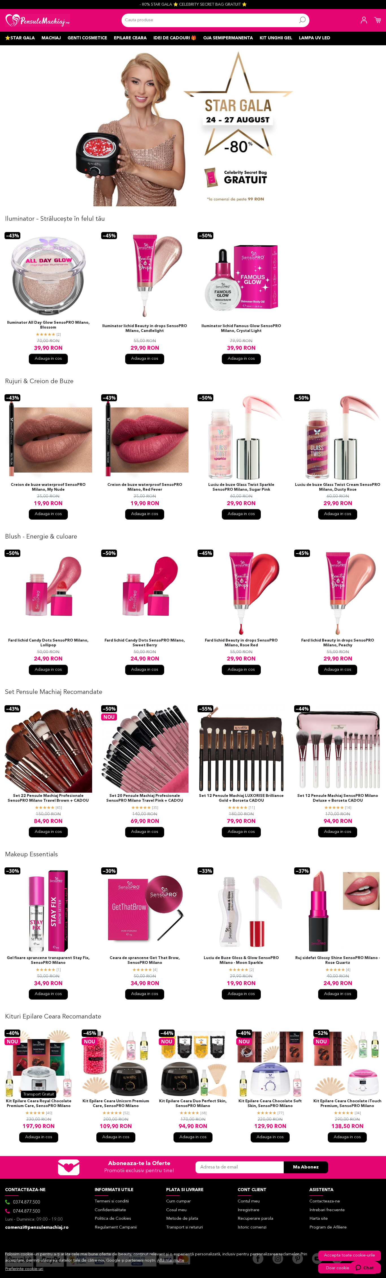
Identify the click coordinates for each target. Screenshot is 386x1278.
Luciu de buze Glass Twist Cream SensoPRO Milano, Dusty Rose (337, 487)
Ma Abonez (306, 1167)
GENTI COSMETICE (87, 38)
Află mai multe (170, 1260)
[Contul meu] (364, 20)
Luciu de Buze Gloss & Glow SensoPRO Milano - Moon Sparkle (241, 960)
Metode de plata (182, 1219)
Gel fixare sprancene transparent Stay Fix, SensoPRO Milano (48, 960)
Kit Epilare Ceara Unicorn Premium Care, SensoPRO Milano (116, 1103)
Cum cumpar (178, 1201)
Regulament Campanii (116, 1227)
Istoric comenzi (252, 1227)
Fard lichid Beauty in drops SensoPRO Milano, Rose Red (241, 643)
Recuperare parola (255, 1219)
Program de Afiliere (328, 1227)
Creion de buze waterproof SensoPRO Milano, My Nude (48, 487)
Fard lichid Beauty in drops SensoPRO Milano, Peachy (337, 643)
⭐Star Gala (20, 38)
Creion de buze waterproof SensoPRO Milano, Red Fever (144, 487)
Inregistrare (248, 1210)
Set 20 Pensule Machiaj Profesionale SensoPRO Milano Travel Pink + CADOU (144, 798)
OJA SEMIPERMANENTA (228, 38)
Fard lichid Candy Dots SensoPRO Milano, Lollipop (48, 643)
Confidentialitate (110, 1210)
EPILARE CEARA (130, 38)
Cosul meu (176, 1210)
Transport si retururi (184, 1227)
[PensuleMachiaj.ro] (37, 20)
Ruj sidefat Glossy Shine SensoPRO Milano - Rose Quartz (337, 960)
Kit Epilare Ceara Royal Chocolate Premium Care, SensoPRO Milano (38, 1103)
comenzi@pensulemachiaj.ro (37, 1227)
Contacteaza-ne (324, 1201)
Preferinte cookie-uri (24, 1269)
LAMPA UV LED (314, 38)
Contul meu (249, 1201)
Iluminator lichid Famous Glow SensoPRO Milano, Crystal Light (241, 328)
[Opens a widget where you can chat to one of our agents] (364, 1268)
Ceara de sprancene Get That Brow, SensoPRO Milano (145, 960)
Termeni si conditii (112, 1201)
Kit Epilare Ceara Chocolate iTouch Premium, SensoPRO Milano (347, 1103)
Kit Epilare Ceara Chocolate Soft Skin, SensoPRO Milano (270, 1103)
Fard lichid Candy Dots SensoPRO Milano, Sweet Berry (145, 643)
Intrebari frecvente (327, 1210)
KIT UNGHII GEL (276, 38)
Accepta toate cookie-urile (349, 1255)
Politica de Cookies (113, 1219)
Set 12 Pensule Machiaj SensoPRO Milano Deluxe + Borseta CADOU (337, 798)
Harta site (318, 1219)
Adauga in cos (48, 359)
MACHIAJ (51, 38)
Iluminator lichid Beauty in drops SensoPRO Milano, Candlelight (144, 328)
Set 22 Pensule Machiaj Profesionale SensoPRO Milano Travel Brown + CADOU (48, 798)
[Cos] (377, 20)
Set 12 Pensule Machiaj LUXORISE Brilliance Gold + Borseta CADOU (241, 798)
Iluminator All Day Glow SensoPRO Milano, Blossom (48, 325)
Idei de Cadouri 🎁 (174, 38)
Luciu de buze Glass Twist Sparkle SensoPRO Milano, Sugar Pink (241, 487)
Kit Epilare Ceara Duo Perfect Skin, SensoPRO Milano (193, 1103)
